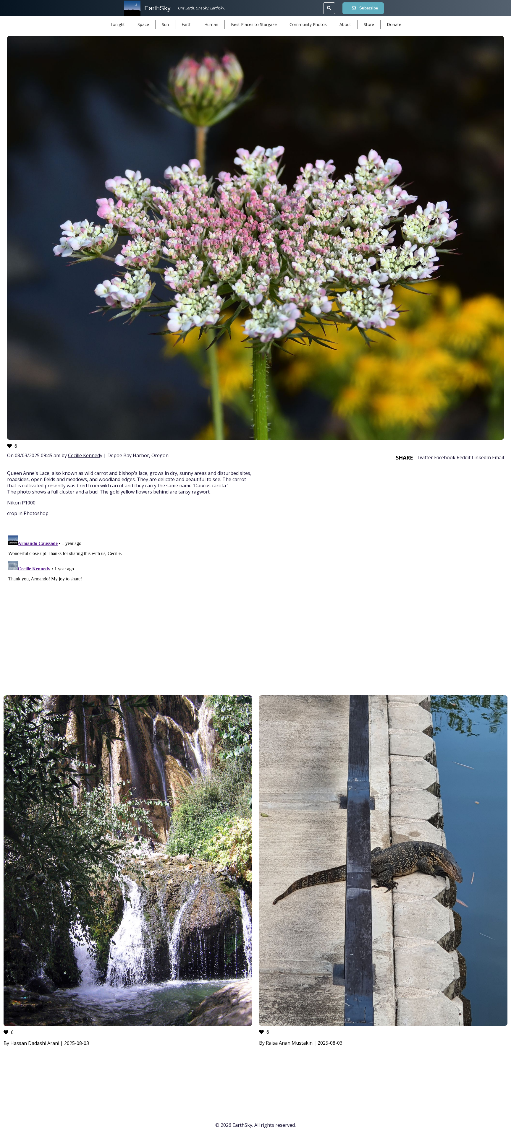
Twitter (425, 457)
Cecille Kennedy (85, 455)
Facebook (444, 457)
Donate (394, 24)
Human (211, 24)
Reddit (463, 457)
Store (369, 24)
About (345, 24)
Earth (187, 24)
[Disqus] (255, 607)
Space (143, 24)
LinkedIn (481, 457)
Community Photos (308, 24)
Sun (165, 24)
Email (498, 457)
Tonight (117, 24)
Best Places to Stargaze (254, 24)
